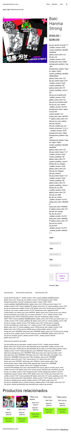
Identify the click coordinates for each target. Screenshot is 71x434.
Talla (51, 248)
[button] (4, 17)
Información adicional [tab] (24, 292)
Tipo (51, 259)
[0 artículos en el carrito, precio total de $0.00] (66, 4)
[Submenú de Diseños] (57, 4)
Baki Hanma (62, 400)
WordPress (64, 429)
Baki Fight (49, 400)
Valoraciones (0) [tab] (41, 292)
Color (51, 237)
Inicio (4, 9)
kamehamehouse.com (10, 4)
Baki (8, 9)
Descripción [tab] (8, 292)
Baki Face (22, 409)
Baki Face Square (35, 404)
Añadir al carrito (62, 277)
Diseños (54, 4)
